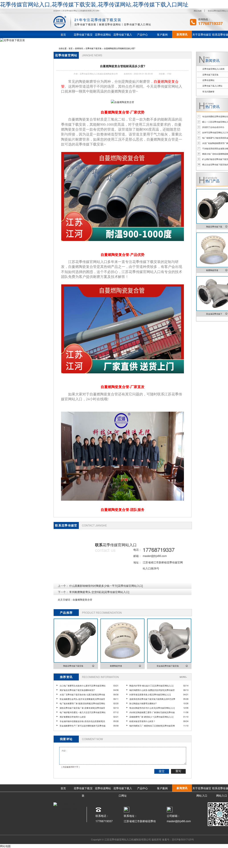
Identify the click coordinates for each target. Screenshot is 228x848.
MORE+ (183, 676)
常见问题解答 (208, 91)
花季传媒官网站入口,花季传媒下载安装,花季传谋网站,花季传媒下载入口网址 (94, 4)
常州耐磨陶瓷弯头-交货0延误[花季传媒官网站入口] (99, 592)
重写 (178, 771)
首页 (71, 48)
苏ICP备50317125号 (183, 839)
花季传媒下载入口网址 (212, 85)
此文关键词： (65, 599)
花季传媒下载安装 (94, 48)
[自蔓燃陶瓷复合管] (122, 102)
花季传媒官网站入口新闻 (213, 68)
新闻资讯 (79, 48)
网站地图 (198, 10)
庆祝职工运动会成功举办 (213, 127)
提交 (162, 771)
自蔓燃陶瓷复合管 (82, 599)
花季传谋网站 (208, 80)
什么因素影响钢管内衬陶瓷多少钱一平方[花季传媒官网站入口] (106, 585)
